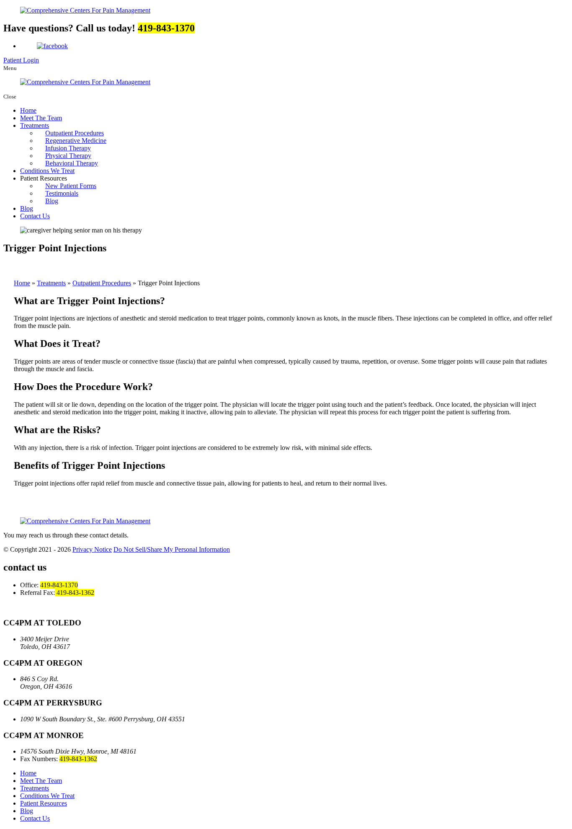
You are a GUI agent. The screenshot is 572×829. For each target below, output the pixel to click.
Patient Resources (43, 803)
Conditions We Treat (47, 170)
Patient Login (21, 60)
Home (28, 110)
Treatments (34, 125)
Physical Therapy (68, 155)
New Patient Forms (70, 185)
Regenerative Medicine (75, 140)
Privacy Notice (92, 549)
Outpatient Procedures (74, 133)
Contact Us (35, 216)
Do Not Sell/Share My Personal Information (171, 549)
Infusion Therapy (68, 148)
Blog (51, 200)
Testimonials (61, 193)
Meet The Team (41, 117)
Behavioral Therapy (71, 163)
